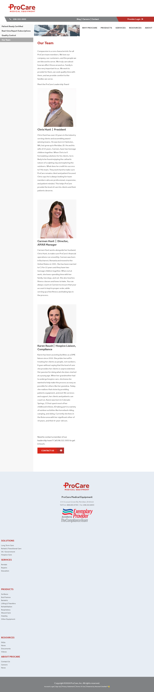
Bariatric (4, 600)
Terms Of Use (80, 686)
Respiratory (5, 610)
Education (5, 571)
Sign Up (58, 686)
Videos (4, 652)
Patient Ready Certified (12, 26)
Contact (95, 19)
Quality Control (9, 35)
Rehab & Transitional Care (11, 548)
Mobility (4, 616)
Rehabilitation (6, 606)
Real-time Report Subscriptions (16, 30)
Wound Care (6, 613)
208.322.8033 (88, 505)
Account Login (49, 686)
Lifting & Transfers (8, 603)
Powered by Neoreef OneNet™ (97, 686)
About (148, 27)
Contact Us (5, 661)
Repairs (4, 568)
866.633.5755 (72, 505)
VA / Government (8, 552)
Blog (79, 19)
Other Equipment (8, 619)
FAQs (3, 642)
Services (121, 27)
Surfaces (4, 594)
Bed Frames (6, 597)
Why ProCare (89, 27)
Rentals (4, 564)
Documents (6, 648)
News (3, 645)
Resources (135, 27)
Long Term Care (7, 545)
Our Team (6, 39)
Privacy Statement (68, 686)
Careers (86, 19)
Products (106, 27)
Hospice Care (6, 555)
